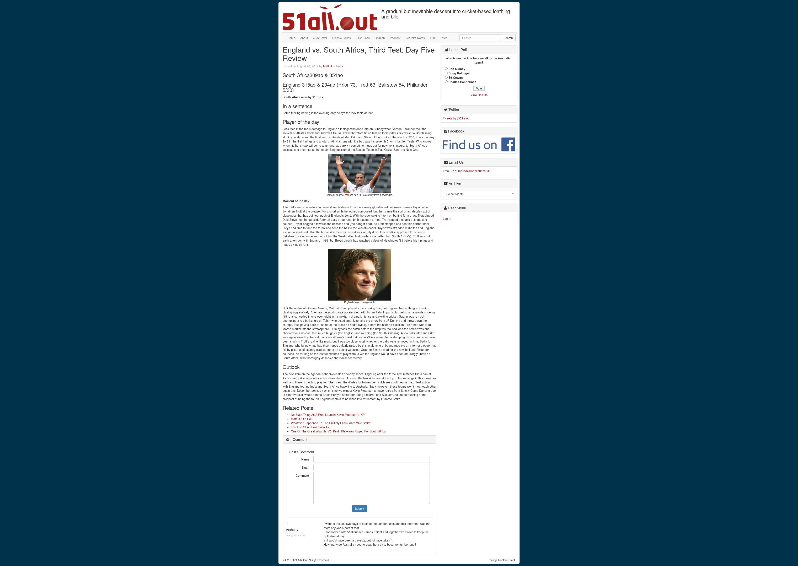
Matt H (327, 66)
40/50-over (320, 38)
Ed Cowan (455, 77)
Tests (443, 38)
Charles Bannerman (462, 82)
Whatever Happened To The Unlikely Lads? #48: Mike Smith (330, 423)
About (304, 38)
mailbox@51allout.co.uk (474, 171)
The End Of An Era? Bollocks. (310, 427)
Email (305, 467)
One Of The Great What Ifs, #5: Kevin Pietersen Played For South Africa (338, 431)
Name (305, 459)
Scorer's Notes (415, 38)
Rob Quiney (456, 69)
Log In (447, 218)
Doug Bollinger (459, 73)
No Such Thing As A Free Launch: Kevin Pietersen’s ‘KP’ (328, 415)
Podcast (395, 38)
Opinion (380, 38)
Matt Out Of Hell (301, 419)
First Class (363, 38)
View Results (479, 95)
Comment (302, 475)
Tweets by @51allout (456, 118)
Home (291, 38)
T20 (432, 38)
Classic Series (341, 38)
